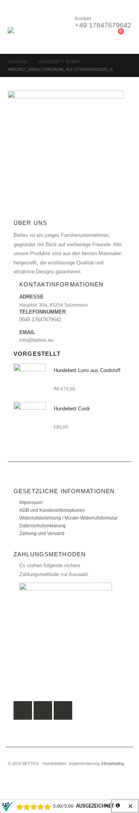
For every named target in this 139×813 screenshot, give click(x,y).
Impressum (30, 502)
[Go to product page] (30, 380)
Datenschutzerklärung (42, 525)
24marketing (112, 763)
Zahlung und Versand (41, 533)
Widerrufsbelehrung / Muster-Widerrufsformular (68, 517)
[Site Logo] (29, 36)
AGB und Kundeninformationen (52, 510)
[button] (15, 17)
